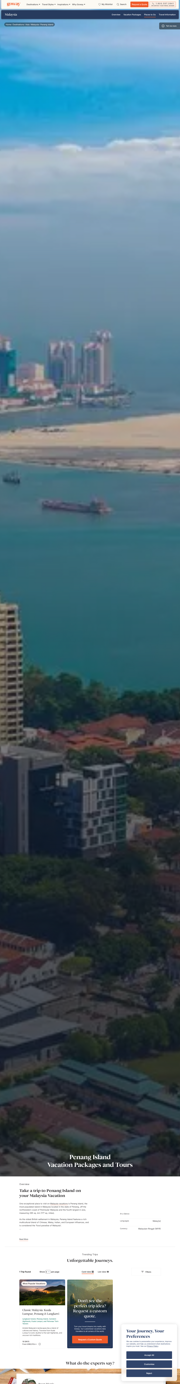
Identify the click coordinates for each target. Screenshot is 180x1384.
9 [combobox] (46, 1272)
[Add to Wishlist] (62, 1283)
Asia (27, 24)
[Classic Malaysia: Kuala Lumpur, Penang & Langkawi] (42, 1313)
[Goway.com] (14, 4)
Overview (116, 15)
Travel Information (167, 15)
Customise (149, 1364)
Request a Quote (139, 4)
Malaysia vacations (59, 1203)
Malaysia (35, 24)
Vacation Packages (132, 15)
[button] (170, 26)
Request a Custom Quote (90, 1339)
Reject (149, 1373)
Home (8, 24)
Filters (148, 1272)
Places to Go (150, 15)
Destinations (18, 24)
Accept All (149, 1355)
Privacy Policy (152, 1346)
